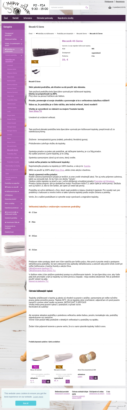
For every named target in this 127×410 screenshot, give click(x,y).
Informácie (28, 18)
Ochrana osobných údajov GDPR (78, 397)
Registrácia (120, 1)
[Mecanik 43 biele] (68, 381)
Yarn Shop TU (35, 111)
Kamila (87, 166)
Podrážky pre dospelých (65, 33)
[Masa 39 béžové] (44, 381)
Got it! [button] (26, 403)
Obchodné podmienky (45, 18)
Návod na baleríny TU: (39, 281)
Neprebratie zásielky (65, 18)
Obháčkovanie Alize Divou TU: (42, 271)
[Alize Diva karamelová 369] (88, 357)
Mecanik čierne (82, 33)
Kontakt (16, 18)
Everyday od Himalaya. (104, 181)
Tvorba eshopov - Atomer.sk (115, 406)
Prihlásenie (109, 1)
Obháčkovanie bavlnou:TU (40, 268)
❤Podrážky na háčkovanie (45, 33)
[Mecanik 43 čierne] (35, 71)
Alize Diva (59, 170)
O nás (108, 393)
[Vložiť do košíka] (48, 381)
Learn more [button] (38, 397)
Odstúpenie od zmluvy (96, 393)
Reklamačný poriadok (62, 393)
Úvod (6, 18)
